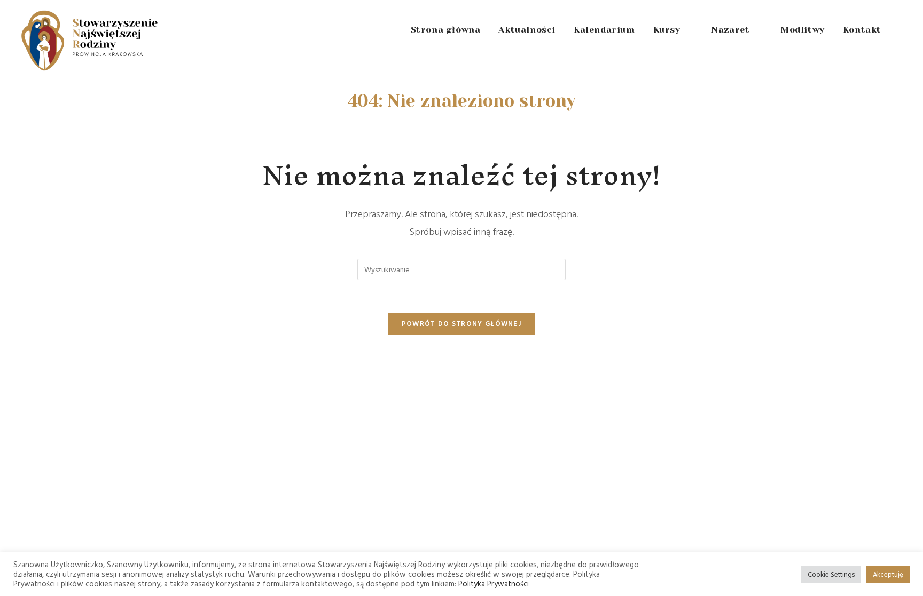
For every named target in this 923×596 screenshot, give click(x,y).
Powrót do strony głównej (461, 323)
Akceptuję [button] (888, 574)
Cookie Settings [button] (831, 574)
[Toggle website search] (902, 30)
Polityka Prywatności (493, 583)
